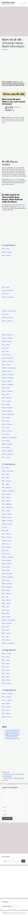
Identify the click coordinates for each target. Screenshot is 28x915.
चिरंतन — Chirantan (7, 397)
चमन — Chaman (6, 447)
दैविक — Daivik (5, 630)
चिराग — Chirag (5, 248)
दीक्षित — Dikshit (6, 613)
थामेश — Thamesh (6, 697)
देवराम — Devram (6, 567)
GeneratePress (22, 913)
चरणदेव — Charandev (7, 391)
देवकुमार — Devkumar (7, 524)
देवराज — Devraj (6, 543)
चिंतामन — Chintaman (7, 317)
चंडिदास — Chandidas (7, 444)
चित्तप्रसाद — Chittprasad (8, 374)
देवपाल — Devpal (6, 510)
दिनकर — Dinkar (6, 553)
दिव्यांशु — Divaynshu (7, 563)
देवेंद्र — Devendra (6, 481)
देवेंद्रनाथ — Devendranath (8, 620)
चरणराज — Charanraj (7, 411)
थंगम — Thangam (6, 713)
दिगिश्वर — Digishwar (7, 537)
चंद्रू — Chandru (6, 417)
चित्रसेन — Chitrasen (7, 334)
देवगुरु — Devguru (6, 500)
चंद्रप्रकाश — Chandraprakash (9, 437)
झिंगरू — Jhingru (6, 660)
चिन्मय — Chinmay (6, 255)
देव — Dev (4, 527)
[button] (20, 3)
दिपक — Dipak (5, 474)
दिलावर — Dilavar (6, 610)
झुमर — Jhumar (6, 663)
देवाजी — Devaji (5, 580)
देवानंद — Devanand (7, 487)
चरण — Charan (5, 427)
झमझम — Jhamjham (7, 683)
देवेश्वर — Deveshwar (7, 504)
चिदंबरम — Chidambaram (8, 414)
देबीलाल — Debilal (6, 616)
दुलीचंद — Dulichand (7, 583)
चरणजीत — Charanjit (7, 430)
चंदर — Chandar (6, 440)
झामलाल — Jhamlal (6, 653)
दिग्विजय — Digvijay (6, 517)
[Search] (23, 861)
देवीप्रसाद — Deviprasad (8, 557)
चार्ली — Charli (5, 293)
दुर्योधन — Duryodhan (7, 507)
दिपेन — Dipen (5, 636)
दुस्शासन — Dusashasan (8, 471)
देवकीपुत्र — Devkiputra (7, 520)
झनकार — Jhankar (6, 680)
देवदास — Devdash (6, 547)
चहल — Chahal (5, 287)
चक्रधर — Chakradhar (7, 358)
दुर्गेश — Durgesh (6, 570)
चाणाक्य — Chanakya (7, 252)
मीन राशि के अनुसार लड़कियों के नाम (12, 730)
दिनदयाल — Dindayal (7, 540)
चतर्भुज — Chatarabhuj (7, 290)
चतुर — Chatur (5, 348)
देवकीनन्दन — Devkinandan (8, 490)
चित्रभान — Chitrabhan (7, 384)
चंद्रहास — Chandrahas (7, 377)
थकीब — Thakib (6, 703)
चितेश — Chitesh (6, 387)
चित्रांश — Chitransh (7, 381)
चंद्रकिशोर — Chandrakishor (9, 368)
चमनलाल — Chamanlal (7, 450)
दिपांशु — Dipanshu (6, 633)
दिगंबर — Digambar (6, 560)
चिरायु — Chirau (5, 394)
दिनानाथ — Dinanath (7, 514)
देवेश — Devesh (5, 467)
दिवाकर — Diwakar (6, 497)
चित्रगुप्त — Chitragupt (7, 338)
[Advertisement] (14, 22)
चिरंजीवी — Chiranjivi (7, 341)
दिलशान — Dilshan (6, 600)
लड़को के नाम (6, 772)
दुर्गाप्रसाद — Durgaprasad (8, 643)
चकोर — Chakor (6, 457)
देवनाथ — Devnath (6, 494)
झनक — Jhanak (6, 656)
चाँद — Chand (5, 314)
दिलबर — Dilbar (5, 606)
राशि (9, 82)
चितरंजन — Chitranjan (7, 321)
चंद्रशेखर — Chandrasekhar (8, 311)
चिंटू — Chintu (5, 351)
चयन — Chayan (6, 421)
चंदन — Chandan (6, 354)
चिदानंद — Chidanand (7, 407)
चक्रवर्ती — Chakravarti (7, 454)
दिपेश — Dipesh (5, 484)
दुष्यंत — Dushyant (6, 534)
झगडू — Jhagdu (6, 676)
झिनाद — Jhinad (6, 670)
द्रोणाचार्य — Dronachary (7, 577)
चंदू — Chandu (5, 434)
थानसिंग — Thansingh (7, 693)
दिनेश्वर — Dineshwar (7, 587)
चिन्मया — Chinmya (6, 401)
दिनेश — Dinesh (6, 477)
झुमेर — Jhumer (5, 673)
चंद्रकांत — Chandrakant (8, 297)
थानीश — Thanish (6, 706)
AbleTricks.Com (8, 3)
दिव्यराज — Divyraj (6, 640)
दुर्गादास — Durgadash (7, 573)
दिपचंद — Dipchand (6, 593)
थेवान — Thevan (6, 710)
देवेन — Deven (5, 550)
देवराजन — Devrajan (7, 623)
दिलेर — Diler (5, 596)
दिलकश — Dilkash (6, 603)
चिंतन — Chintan (6, 344)
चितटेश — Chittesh (6, 371)
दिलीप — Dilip (5, 530)
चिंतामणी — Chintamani (7, 361)
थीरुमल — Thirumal (6, 716)
